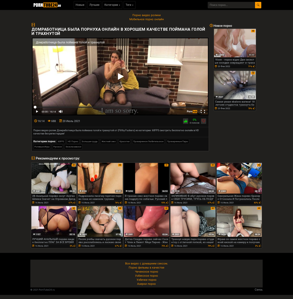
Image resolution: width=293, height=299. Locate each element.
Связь (259, 289)
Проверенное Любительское (148, 141)
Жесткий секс (108, 141)
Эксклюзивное (73, 146)
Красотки (125, 141)
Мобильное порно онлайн (146, 19)
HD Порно (73, 141)
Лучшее (94, 4)
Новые (80, 4)
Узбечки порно (147, 279)
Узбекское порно (146, 275)
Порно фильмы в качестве (146, 267)
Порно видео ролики (146, 15)
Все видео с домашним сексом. (146, 263)
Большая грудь (90, 141)
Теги (129, 4)
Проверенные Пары (177, 141)
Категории (112, 4)
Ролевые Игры (42, 146)
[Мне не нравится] (203, 121)
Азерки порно (146, 283)
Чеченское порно (146, 271)
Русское (57, 146)
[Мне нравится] (185, 121)
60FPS (61, 141)
